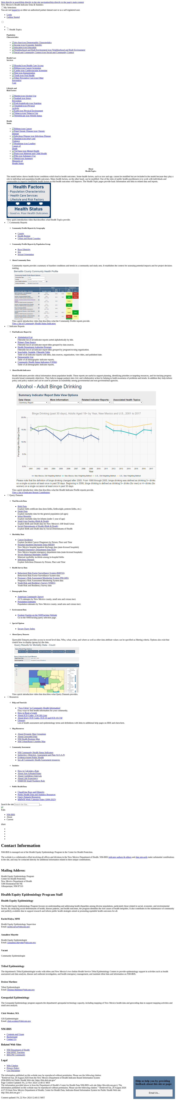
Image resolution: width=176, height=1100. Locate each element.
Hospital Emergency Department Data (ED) (37, 549)
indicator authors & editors (119, 857)
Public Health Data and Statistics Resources (36, 794)
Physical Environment (33, 111)
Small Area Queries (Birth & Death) (33, 521)
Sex (19, 252)
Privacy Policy (13, 1068)
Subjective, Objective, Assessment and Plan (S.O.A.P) (41, 755)
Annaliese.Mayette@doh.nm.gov (21, 942)
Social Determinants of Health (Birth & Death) (38, 526)
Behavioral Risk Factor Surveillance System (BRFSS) (41, 573)
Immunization (29, 73)
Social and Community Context (60, 52)
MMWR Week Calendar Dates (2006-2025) (37, 799)
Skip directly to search (10, 2)
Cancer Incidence (25, 540)
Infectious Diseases (26, 559)
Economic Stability (33, 45)
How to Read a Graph (27, 713)
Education (31, 47)
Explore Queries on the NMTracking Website (37, 615)
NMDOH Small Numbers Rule (31, 781)
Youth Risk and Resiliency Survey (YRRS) (36, 583)
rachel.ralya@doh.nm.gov (18, 927)
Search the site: (7, 804)
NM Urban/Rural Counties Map (31, 741)
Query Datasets (16, 495)
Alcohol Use (30, 96)
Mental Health (32, 151)
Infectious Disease (42, 136)
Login (9, 15)
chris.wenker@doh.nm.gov (19, 1021)
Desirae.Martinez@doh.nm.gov (21, 990)
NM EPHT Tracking (16, 1052)
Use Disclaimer (13, 1070)
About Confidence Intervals (30, 776)
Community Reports (18, 222)
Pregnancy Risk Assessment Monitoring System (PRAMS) (43, 578)
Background (12, 1037)
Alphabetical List (25, 337)
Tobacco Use (32, 113)
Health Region (24, 236)
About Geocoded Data (27, 736)
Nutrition (37, 103)
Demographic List (25, 357)
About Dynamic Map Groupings (32, 734)
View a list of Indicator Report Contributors (31, 492)
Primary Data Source (27, 342)
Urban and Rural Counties (29, 238)
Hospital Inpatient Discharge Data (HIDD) (36, 545)
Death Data (23, 511)
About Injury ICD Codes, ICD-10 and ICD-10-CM (40, 718)
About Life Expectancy (28, 778)
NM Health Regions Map (29, 739)
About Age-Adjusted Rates (29, 773)
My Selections (10, 7)
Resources (13, 697)
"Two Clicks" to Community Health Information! (39, 708)
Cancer (28, 128)
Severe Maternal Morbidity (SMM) (33, 554)
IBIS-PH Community (16, 1055)
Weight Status (35, 116)
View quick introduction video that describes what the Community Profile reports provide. (51, 321)
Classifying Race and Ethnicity (31, 792)
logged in (16, 10)
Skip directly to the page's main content (67, 2)
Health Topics (15, 29)
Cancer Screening (33, 68)
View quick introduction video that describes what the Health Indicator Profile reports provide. (53, 490)
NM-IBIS (11, 814)
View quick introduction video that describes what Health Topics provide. (38, 220)
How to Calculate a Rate (28, 771)
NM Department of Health (18, 1050)
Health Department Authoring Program (34, 347)
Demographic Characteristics (39, 42)
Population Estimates (27, 601)
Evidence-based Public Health (31, 757)
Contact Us (11, 1039)
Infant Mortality (24, 516)
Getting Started (13, 17)
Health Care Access (34, 65)
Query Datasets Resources (29, 797)
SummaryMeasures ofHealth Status (22, 161)
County (21, 233)
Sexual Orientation (26, 254)
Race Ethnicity (24, 249)
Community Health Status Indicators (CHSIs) (37, 362)
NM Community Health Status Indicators (35, 752)
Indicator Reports (16, 326)
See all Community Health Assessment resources (39, 760)
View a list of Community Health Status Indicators (34, 323)
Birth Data (22, 506)
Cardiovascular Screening (35, 70)
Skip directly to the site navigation (35, 2)
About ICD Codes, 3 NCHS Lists (32, 715)
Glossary (21, 720)
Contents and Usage (15, 1034)
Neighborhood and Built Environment (68, 50)
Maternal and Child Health (35, 153)
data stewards (141, 857)
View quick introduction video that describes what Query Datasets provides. (45, 694)
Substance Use (29, 156)
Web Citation (12, 1065)
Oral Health (29, 75)
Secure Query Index (26, 629)
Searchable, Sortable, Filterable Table (34, 352)
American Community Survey (31, 596)
